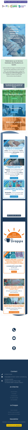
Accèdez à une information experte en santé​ (14, 11)
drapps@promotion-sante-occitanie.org (14, 342)
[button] (2, 19)
